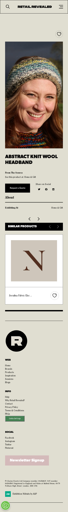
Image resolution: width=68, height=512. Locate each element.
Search (8, 7)
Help (7, 397)
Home (7, 366)
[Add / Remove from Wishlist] (59, 34)
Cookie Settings (15, 418)
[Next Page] (38, 219)
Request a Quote (17, 188)
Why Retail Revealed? (15, 400)
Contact (9, 404)
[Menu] (61, 7)
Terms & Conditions (14, 411)
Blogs (7, 382)
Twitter (8, 445)
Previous (50, 226)
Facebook (9, 438)
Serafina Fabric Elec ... (20, 295)
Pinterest (9, 448)
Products (9, 372)
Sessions (9, 379)
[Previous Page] (29, 219)
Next (57, 226)
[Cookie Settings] (5, 505)
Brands (8, 369)
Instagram (10, 441)
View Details (34, 261)
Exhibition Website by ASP (25, 494)
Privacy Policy (11, 407)
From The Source (14, 173)
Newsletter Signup (27, 460)
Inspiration (10, 376)
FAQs (7, 414)
